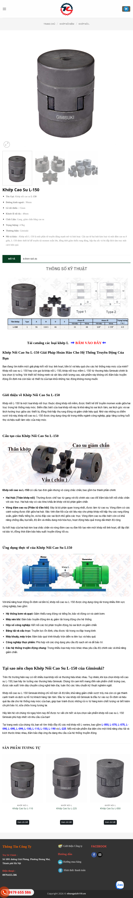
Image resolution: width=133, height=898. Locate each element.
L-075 (121, 724)
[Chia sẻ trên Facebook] (94, 855)
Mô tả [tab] (11, 258)
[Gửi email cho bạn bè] (100, 855)
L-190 (52, 728)
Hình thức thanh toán (74, 870)
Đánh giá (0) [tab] (30, 258)
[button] (4, 9)
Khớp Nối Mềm (67, 24)
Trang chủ (49, 24)
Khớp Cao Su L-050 (110, 808)
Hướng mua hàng (72, 861)
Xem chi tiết (23, 822)
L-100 (27, 728)
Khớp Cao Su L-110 (22, 808)
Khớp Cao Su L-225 (66, 808)
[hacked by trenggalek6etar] (67, 9)
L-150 (44, 728)
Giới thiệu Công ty (72, 846)
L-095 (11, 728)
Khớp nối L (84, 24)
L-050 (105, 724)
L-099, (20, 728)
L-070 (113, 724)
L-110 (35, 728)
